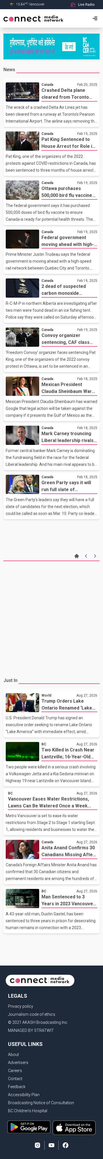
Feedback (16, 1086)
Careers (15, 1070)
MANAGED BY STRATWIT (31, 1030)
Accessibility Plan (23, 1094)
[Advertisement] (51, 618)
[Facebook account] (65, 1145)
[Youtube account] (51, 1145)
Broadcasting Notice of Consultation (41, 1102)
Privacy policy (20, 1006)
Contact (15, 1078)
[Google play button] (28, 1128)
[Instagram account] (37, 1145)
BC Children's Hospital (27, 1110)
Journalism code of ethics (31, 1014)
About (13, 1054)
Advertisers (18, 1062)
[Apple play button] (74, 1128)
